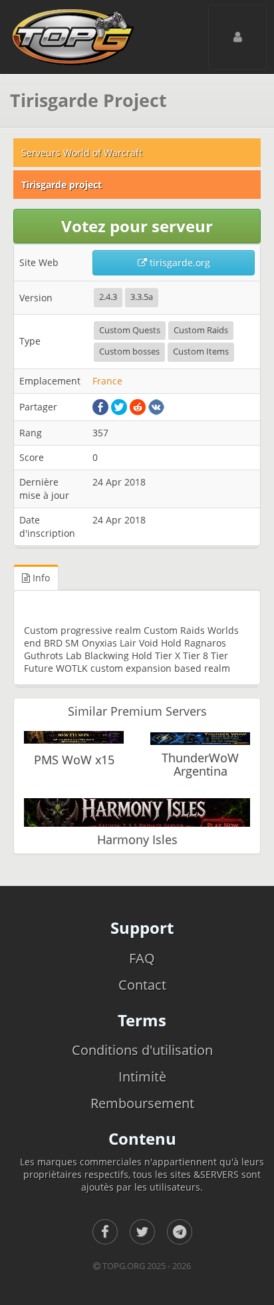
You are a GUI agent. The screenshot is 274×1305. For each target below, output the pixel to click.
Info (40, 577)
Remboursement (142, 1103)
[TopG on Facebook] (105, 1232)
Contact (142, 985)
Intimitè (142, 1077)
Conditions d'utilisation (142, 1050)
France (107, 380)
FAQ (142, 958)
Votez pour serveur (137, 226)
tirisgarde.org (178, 262)
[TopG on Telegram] (180, 1232)
